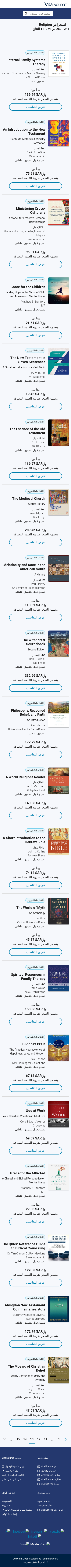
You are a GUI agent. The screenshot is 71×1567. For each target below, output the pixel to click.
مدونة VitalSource (49, 1483)
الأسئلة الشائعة (44, 1505)
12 (38, 1439)
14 (25, 1439)
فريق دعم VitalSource (51, 1510)
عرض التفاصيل (35, 107)
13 (32, 1439)
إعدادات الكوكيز (9, 1514)
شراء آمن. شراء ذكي (11, 1479)
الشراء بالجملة (12, 1470)
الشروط (6, 1505)
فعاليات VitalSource (50, 1479)
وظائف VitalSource (50, 1475)
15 (18, 1439)
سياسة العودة (43, 1501)
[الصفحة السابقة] (66, 1439)
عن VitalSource (48, 1466)
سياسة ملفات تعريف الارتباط (18, 1510)
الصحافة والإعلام (48, 1470)
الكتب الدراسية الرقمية (13, 1475)
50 (4, 1439)
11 (45, 1439)
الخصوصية (7, 1501)
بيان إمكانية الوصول (14, 1466)
